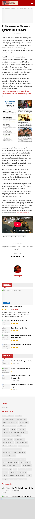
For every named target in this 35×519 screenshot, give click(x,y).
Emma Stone (21, 429)
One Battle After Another (10, 459)
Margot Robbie (7, 452)
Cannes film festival (9, 425)
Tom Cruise (13, 472)
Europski (24, 432)
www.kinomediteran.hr (23, 213)
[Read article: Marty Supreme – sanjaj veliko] (6, 346)
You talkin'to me (21, 479)
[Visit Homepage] (10, 3)
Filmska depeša (7, 439)
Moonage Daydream (9, 455)
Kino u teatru (7, 449)
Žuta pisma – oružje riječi (19, 328)
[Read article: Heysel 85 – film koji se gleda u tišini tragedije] (6, 337)
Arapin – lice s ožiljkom (19, 320)
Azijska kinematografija (10, 422)
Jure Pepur (7, 34)
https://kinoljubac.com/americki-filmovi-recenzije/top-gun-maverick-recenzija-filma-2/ (17, 93)
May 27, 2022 (17, 34)
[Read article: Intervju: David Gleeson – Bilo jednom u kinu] (6, 377)
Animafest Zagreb (8, 419)
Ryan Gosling (7, 465)
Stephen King (7, 469)
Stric (15, 469)
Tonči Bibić (22, 472)
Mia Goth (22, 452)
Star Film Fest (27, 465)
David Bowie (21, 425)
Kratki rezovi (17, 449)
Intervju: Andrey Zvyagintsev (20, 368)
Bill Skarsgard (24, 422)
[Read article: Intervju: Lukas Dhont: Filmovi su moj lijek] (6, 386)
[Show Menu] (32, 3)
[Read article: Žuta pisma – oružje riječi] (6, 329)
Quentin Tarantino (25, 462)
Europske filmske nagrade (11, 432)
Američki (6, 302)
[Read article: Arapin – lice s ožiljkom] (6, 322)
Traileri (11, 475)
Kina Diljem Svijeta (21, 442)
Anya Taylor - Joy (21, 419)
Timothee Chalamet (25, 469)
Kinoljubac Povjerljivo (9, 445)
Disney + (5, 429)
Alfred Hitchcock (8, 416)
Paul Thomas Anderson (10, 462)
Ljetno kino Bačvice (12, 236)
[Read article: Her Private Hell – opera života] (17, 297)
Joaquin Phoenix (8, 442)
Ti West (5, 472)
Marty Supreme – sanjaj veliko (21, 345)
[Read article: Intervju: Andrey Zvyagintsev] (6, 370)
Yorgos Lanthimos (8, 479)
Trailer (5, 475)
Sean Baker (16, 465)
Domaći (13, 429)
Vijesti (23, 236)
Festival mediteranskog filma (12, 435)
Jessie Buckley (19, 439)
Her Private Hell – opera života (12, 307)
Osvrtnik (22, 459)
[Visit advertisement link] (17, 508)
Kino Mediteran (23, 445)
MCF (15, 452)
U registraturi (20, 475)
